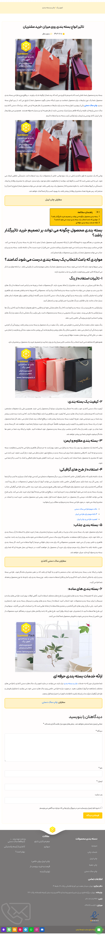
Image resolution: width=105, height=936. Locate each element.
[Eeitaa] (14, 929)
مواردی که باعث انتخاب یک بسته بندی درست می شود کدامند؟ (76, 219)
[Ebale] (9, 929)
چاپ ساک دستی (90, 105)
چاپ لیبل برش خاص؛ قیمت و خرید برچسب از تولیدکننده (40, 866)
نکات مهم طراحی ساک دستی (85, 509)
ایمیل (99, 781)
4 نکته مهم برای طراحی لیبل (86, 514)
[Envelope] (42, 929)
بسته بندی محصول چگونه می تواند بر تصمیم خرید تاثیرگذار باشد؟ (74, 216)
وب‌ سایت (98, 795)
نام (100, 768)
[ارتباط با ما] (98, 929)
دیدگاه (99, 731)
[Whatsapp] (31, 929)
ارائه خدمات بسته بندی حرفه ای (87, 222)
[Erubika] (3, 929)
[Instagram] (36, 929)
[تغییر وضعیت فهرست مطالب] (97, 212)
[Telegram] (25, 929)
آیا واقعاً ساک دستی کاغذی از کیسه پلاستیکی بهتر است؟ (14, 847)
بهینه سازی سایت (90, 929)
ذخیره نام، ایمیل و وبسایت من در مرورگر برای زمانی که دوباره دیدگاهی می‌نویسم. (69, 808)
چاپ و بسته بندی (48, 7)
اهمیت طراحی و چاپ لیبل (87, 519)
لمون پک (59, 7)
